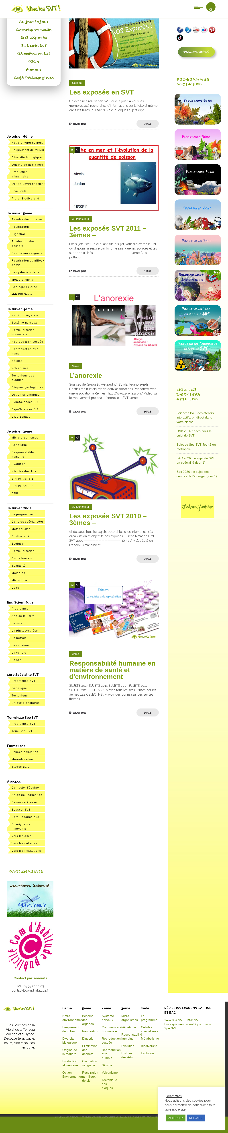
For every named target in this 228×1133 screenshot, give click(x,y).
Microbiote (19, 580)
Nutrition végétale (25, 315)
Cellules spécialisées (28, 521)
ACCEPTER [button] (175, 1118)
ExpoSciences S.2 (25, 409)
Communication (23, 551)
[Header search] (210, 9)
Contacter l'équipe (25, 787)
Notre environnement (27, 142)
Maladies (18, 573)
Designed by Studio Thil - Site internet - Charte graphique (138, 1116)
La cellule (19, 652)
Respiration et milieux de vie (90, 1076)
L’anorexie (85, 375)
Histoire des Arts (24, 471)
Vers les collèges (24, 843)
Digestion (19, 234)
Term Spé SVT (22, 731)
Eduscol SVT (21, 809)
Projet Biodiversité (25, 198)
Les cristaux (21, 645)
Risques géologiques (27, 387)
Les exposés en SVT (101, 92)
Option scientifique (26, 394)
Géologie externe (24, 287)
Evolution (19, 464)
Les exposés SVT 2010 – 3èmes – (108, 519)
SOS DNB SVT (33, 46)
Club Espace (21, 416)
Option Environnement (28, 183)
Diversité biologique (27, 157)
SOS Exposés (34, 38)
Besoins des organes (27, 219)
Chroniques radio (34, 30)
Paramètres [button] (174, 1096)
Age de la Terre (23, 616)
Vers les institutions (26, 850)
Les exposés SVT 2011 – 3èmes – (107, 232)
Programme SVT (23, 680)
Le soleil (18, 623)
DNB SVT (193, 1020)
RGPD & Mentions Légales (85, 1116)
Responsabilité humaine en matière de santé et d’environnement (112, 670)
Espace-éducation (25, 752)
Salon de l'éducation (27, 795)
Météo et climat (23, 279)
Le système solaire (26, 272)
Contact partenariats (30, 978)
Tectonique (20, 695)
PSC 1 (33, 62)
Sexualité (19, 565)
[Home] (36, 12)
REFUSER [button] (196, 1118)
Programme (20, 608)
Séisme (17, 360)
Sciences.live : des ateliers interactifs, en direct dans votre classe (195, 417)
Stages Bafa (21, 766)
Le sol (16, 587)
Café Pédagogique (33, 78)
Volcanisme (20, 368)
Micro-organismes (25, 437)
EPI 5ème (22, 294)
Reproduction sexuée (27, 341)
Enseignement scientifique (182, 1024)
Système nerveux (24, 322)
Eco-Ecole (19, 191)
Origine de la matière (27, 164)
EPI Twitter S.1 (22, 478)
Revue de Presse (24, 802)
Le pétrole (19, 638)
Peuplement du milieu (28, 150)
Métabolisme (21, 529)
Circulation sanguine (27, 253)
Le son (17, 660)
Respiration (20, 226)
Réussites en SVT (33, 54)
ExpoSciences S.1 (25, 402)
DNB (15, 493)
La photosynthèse (25, 630)
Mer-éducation (22, 759)
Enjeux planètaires (26, 702)
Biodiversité (20, 536)
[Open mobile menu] (198, 6)
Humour (33, 70)
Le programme (22, 514)
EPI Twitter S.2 (22, 486)
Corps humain (22, 558)
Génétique (19, 445)
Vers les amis (21, 836)
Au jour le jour (33, 22)
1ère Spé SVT (174, 1020)
